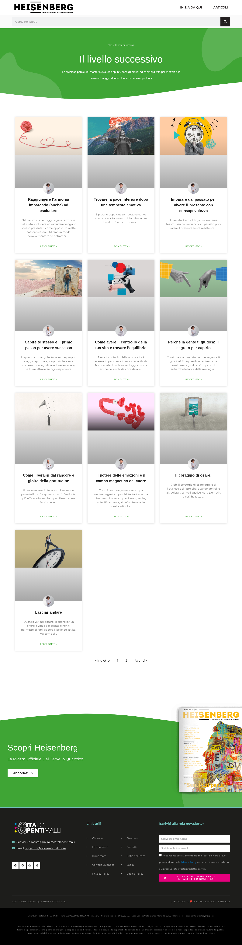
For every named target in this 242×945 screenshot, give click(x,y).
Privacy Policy (189, 862)
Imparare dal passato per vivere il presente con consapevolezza (193, 205)
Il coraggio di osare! (193, 475)
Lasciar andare (48, 612)
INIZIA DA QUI (191, 7)
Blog (110, 45)
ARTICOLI (220, 7)
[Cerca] (225, 21)
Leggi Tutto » (48, 246)
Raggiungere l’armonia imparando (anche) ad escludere (48, 205)
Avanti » (141, 660)
